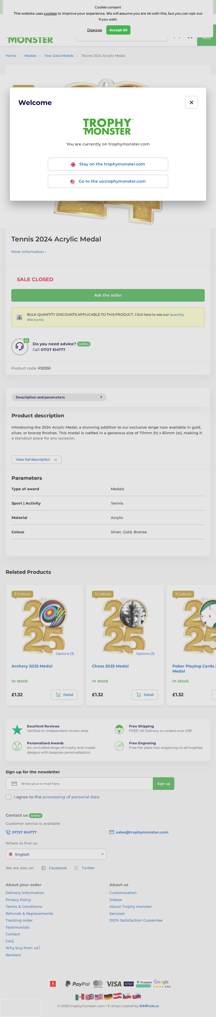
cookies (50, 13)
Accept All (118, 30)
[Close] (191, 102)
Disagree (94, 30)
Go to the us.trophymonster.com (112, 181)
